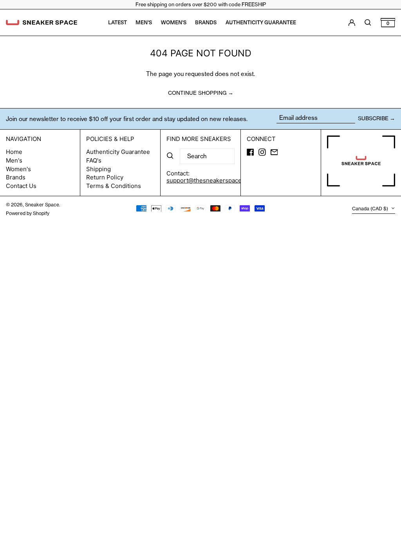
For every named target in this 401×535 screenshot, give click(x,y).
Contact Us (21, 186)
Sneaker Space (42, 205)
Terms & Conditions (113, 186)
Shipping (98, 169)
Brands (15, 177)
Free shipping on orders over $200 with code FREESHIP (200, 4)
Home (14, 151)
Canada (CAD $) (370, 209)
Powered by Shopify (27, 213)
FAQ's (93, 160)
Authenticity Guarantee (118, 151)
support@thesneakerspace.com (210, 180)
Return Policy (104, 177)
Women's (18, 169)
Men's (14, 160)
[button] (388, 22)
